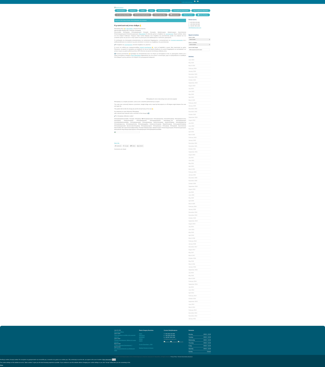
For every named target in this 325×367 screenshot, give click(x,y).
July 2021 (191, 157)
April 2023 (191, 97)
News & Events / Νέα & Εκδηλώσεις (131, 20)
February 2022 (193, 137)
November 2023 (193, 77)
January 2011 (192, 318)
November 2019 (193, 215)
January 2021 (192, 175)
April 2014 (191, 292)
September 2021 (193, 152)
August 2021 (192, 154)
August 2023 (192, 85)
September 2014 (193, 284)
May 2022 (191, 129)
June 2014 (191, 290)
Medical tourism (188, 15)
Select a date (192, 37)
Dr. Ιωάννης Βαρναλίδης (123, 15)
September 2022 (193, 117)
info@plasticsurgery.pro (195, 27)
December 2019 (193, 212)
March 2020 (192, 203)
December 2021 (193, 143)
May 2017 (191, 252)
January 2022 (192, 140)
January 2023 (192, 106)
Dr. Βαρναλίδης (129, 28)
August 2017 (192, 249)
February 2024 (193, 68)
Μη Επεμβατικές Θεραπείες (201, 10)
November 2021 (193, 146)
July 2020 (191, 192)
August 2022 (192, 120)
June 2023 (191, 91)
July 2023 (191, 88)
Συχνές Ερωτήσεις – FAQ (146, 344)
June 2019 (191, 229)
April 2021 (191, 166)
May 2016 (191, 261)
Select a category (193, 42)
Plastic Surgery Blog (160, 15)
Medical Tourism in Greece (146, 348)
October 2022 (192, 114)
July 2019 (191, 226)
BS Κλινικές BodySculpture (142, 15)
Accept (114, 359)
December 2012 (193, 313)
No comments (143, 20)
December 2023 (193, 74)
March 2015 (192, 278)
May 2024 (191, 62)
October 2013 (192, 298)
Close (1, 365)
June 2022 (191, 126)
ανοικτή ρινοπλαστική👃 (147, 47)
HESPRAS (142, 337)
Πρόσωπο (133, 10)
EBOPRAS (142, 335)
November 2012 (193, 315)
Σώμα (151, 10)
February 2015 (193, 281)
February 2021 (193, 172)
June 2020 (191, 195)
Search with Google (193, 47)
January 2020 (192, 209)
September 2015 (193, 269)
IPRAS (141, 339)
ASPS (140, 333)
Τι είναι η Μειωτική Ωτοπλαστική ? (123, 345)
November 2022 (193, 111)
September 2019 (193, 221)
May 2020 (191, 198)
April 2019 (191, 235)
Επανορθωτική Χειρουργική (181, 10)
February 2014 (193, 295)
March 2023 (192, 100)
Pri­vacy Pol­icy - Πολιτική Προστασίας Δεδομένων (182, 356)
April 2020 (191, 200)
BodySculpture (121, 10)
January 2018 (192, 244)
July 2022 (191, 123)
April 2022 (191, 131)
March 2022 (192, 134)
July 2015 (191, 272)
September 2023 (193, 83)
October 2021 (192, 149)
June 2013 (191, 304)
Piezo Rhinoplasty (136, 55)
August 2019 (192, 223)
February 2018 (193, 241)
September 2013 (193, 301)
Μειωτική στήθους (119, 332)
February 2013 (193, 310)
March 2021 (192, 169)
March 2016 (192, 264)
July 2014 (191, 287)
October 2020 (192, 183)
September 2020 (193, 186)
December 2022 (193, 108)
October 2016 (192, 258)
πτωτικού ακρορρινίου (177, 40)
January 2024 (192, 71)
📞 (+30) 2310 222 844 (186, 2)
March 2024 (192, 65)
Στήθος (143, 10)
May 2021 (191, 163)
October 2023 (192, 80)
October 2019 (192, 218)
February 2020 (193, 206)
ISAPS (140, 341)
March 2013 (192, 307)
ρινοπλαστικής (169, 34)
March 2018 (192, 238)
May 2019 (191, 232)
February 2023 (193, 103)
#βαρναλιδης (142, 34)
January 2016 (192, 267)
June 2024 (191, 59)
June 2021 (191, 160)
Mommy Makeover (163, 10)
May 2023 (191, 94)
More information (107, 359)
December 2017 (193, 246)
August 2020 (192, 189)
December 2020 (193, 177)
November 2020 (193, 180)
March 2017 (192, 255)
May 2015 (191, 275)
